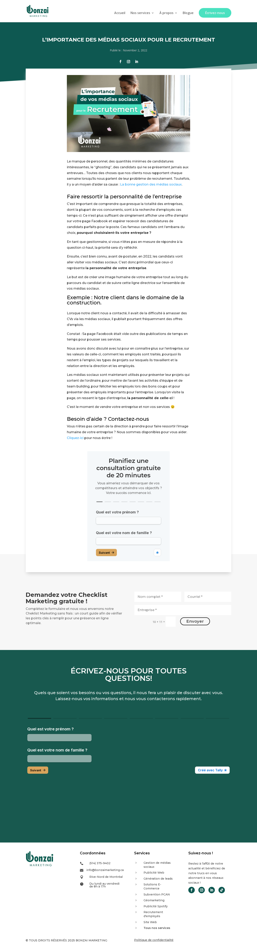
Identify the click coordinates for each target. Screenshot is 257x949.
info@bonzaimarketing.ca (105, 870)
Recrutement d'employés (153, 914)
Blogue (188, 13)
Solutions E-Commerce (152, 886)
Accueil (119, 13)
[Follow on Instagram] (128, 61)
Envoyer (195, 621)
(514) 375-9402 (99, 863)
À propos (166, 13)
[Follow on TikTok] (221, 890)
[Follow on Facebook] (120, 61)
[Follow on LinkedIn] (136, 61)
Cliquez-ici (75, 438)
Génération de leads (158, 878)
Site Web (150, 922)
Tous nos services (157, 928)
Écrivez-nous (215, 13)
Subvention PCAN (157, 894)
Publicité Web (154, 872)
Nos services (140, 13)
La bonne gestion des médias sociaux (151, 184)
